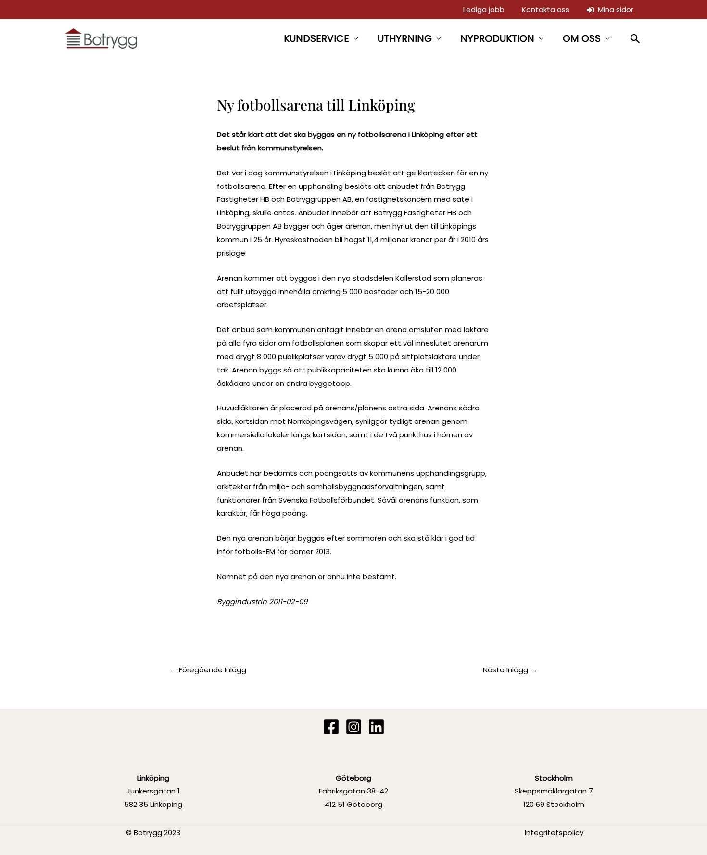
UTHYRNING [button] (405, 38)
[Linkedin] (376, 727)
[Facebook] (331, 727)
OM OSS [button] (582, 38)
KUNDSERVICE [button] (316, 38)
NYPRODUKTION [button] (497, 38)
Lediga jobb (484, 9)
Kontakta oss (545, 9)
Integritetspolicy (554, 833)
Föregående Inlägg (208, 670)
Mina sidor (613, 9)
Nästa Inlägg (510, 670)
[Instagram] (353, 727)
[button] (635, 38)
